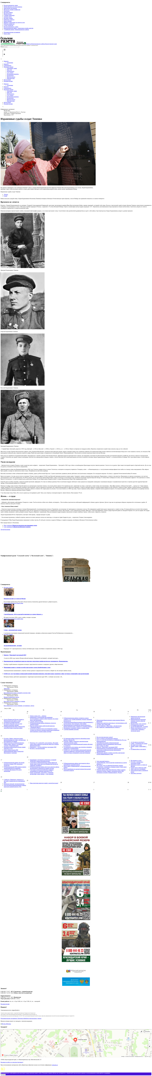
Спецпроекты (7, 65)
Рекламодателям (8, 81)
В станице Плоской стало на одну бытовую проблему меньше (13, 724)
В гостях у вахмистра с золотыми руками (137, 762)
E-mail (5, 196)
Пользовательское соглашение (12, 32)
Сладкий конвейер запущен (71, 729)
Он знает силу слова (136, 745)
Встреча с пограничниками (37, 748)
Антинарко (10, 62)
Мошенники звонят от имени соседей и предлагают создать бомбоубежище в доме (111, 753)
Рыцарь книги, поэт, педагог (138, 723)
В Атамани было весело (137, 725)
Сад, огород (10, 72)
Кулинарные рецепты (13, 74)
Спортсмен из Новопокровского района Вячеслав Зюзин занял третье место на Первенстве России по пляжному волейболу (44, 764)
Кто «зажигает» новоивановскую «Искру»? (108, 727)
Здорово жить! (8, 16)
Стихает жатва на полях (36, 721)
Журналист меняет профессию (12, 9)
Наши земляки (8, 21)
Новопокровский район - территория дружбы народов (18, 28)
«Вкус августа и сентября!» (138, 769)
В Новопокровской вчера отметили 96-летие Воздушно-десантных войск (14, 727)
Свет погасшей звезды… (103, 761)
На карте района (8, 12)
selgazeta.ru (55, 1065)
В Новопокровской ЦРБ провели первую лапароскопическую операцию (15, 767)
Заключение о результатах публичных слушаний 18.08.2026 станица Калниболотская (43, 760)
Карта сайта (7, 33)
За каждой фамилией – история (139, 726)
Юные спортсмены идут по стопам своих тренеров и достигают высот (138, 729)
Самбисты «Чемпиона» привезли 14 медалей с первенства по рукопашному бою (14, 781)
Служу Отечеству (8, 25)
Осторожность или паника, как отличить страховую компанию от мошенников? (78, 747)
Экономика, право (12, 68)
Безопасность (10, 71)
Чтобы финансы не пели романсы (13, 6)
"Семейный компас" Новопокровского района (16, 29)
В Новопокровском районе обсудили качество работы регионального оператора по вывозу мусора (44, 767)
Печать (6, 194)
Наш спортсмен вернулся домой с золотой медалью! (44, 783)
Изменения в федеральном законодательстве (138, 717)
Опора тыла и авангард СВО (138, 767)
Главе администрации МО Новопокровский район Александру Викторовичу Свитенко (14, 751)
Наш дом (9, 69)
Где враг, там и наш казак (103, 724)
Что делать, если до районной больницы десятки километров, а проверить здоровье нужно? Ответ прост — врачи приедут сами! (112, 767)
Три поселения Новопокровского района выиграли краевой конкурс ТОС (15, 786)
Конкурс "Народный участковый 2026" (107, 747)
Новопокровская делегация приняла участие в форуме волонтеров (138, 721)
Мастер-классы (11, 77)
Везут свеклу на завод (102, 745)
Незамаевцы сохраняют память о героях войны (76, 728)
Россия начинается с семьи (11, 26)
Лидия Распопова (5, 529)
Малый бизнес (8, 14)
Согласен (3, 1074)
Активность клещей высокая (11, 722)
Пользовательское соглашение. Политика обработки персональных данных (21, 1018)
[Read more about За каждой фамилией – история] (9, 642)
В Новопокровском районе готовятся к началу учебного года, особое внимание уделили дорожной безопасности (78, 719)
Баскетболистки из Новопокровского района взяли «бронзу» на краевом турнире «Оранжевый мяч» (14, 744)
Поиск (2, 46)
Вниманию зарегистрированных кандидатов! (109, 744)
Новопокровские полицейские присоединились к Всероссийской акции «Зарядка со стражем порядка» (78, 725)
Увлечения (7, 11)
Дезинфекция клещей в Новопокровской (108, 742)
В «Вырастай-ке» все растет (138, 749)
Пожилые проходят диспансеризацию (14, 784)
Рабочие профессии (9, 24)
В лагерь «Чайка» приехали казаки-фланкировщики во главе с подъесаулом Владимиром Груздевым (15, 740)
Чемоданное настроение (10, 8)
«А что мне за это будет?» (138, 742)
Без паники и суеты (136, 760)
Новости (6, 61)
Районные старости (9, 19)
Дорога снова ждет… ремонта (38, 716)
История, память (8, 18)
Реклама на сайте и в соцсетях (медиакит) (12, 1062)
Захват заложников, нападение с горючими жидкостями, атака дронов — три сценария (41, 773)
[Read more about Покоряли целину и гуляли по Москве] (9, 595)
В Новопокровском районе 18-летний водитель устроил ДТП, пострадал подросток (14, 764)
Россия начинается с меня (11, 5)
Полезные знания (8, 67)
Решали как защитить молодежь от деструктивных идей (112, 723)
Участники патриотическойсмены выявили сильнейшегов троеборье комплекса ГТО (42, 770)
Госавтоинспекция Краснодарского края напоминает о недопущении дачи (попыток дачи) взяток (78, 723)
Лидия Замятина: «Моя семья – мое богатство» (109, 726)
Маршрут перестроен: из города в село (14, 22)
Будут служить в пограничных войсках (107, 738)
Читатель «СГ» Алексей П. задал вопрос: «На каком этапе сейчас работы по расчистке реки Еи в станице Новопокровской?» (44, 744)
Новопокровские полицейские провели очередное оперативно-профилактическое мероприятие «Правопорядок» (110, 750)
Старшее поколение (9, 15)
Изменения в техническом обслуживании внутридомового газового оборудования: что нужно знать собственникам (44, 719)
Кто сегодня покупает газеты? (105, 737)
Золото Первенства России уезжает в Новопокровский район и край (14, 720)
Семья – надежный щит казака (139, 743)
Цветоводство (11, 78)
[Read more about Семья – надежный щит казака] (9, 626)
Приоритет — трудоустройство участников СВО (43, 747)
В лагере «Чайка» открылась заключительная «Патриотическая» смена (76, 742)
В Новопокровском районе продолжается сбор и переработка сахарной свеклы (77, 764)
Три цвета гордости (136, 773)
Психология (10, 75)
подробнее (107, 1073)
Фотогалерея (7, 79)
